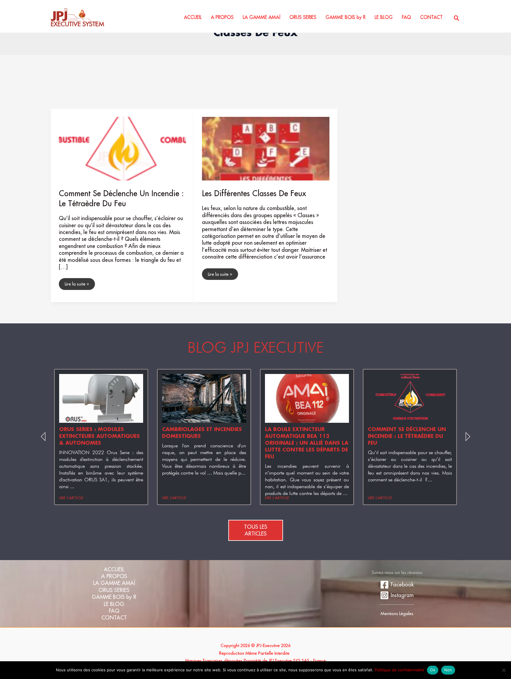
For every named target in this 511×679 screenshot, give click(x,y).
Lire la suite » (76, 282)
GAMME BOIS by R (114, 596)
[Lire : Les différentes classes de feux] (265, 148)
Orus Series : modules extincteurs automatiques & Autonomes (99, 436)
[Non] (504, 670)
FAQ (114, 610)
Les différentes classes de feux (254, 193)
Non (448, 669)
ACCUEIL (114, 569)
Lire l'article (71, 497)
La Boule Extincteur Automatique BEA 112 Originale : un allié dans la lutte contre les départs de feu (306, 442)
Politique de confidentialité (399, 669)
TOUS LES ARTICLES (255, 530)
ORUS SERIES (114, 590)
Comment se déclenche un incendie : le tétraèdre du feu (121, 198)
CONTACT (114, 617)
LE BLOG (114, 604)
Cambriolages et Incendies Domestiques (202, 432)
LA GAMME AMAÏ (114, 583)
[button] (456, 18)
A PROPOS (114, 576)
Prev (44, 437)
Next (467, 437)
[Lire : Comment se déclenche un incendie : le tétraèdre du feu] (122, 148)
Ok (432, 669)
